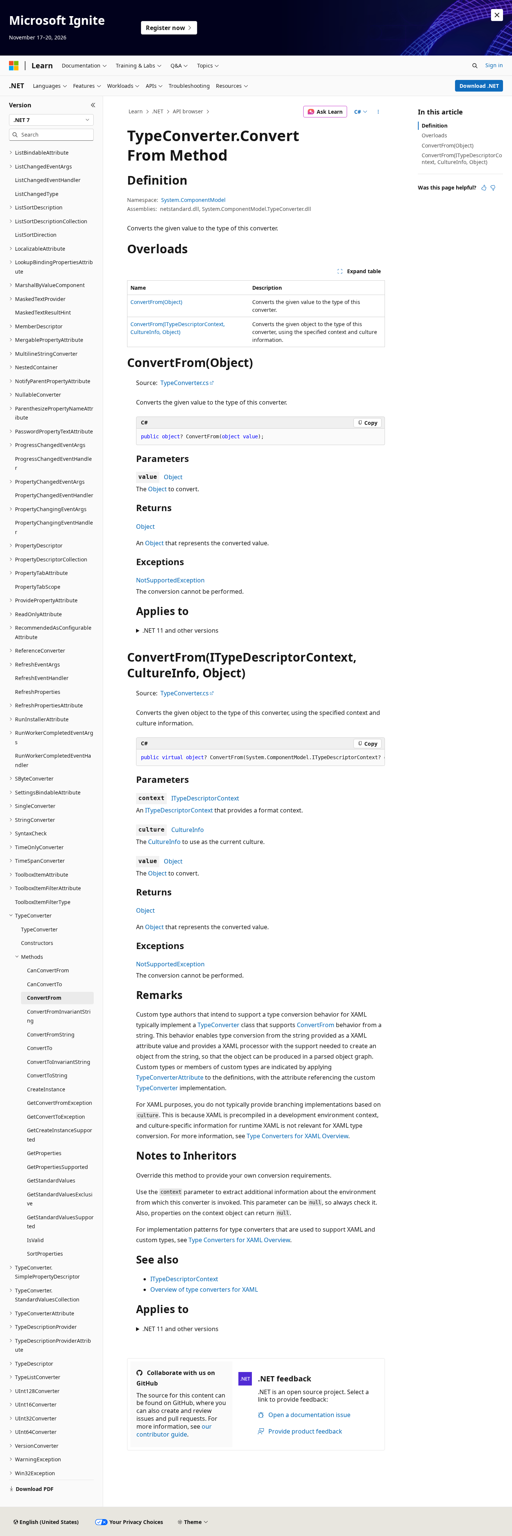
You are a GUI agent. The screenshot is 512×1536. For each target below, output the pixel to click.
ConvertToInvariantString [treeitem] (58, 1061)
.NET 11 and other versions (180, 630)
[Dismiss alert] (497, 15)
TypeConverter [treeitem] (39, 929)
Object (173, 477)
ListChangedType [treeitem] (36, 193)
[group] (260, 757)
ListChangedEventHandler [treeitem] (48, 180)
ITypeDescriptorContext (205, 798)
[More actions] (378, 112)
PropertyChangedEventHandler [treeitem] (54, 495)
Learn (136, 111)
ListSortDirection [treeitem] (36, 234)
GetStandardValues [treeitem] (51, 1180)
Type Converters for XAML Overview (297, 1136)
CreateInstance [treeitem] (46, 1089)
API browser (188, 111)
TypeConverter (219, 1025)
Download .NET (479, 85)
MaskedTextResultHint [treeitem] (43, 312)
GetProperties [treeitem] (44, 1153)
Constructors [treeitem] (37, 942)
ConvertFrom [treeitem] (44, 997)
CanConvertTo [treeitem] (44, 984)
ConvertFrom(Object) (156, 301)
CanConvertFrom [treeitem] (48, 970)
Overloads (434, 135)
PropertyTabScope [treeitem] (37, 586)
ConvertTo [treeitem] (39, 1048)
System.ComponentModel (193, 199)
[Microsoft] (14, 66)
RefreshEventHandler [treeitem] (42, 677)
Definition (435, 125)
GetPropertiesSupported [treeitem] (57, 1166)
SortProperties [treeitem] (45, 1253)
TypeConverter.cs (184, 383)
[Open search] (474, 65)
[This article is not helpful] (492, 187)
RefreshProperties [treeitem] (37, 691)
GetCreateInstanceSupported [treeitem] (59, 1135)
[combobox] (51, 120)
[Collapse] (93, 105)
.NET (157, 111)
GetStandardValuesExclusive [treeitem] (60, 1199)
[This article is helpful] (483, 187)
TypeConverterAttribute (170, 1077)
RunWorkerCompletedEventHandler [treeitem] (53, 760)
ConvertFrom (315, 1025)
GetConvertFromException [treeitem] (59, 1102)
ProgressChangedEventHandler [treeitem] (53, 463)
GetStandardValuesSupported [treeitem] (60, 1222)
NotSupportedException (170, 580)
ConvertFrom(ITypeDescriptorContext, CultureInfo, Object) (462, 158)
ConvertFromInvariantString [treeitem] (59, 1016)
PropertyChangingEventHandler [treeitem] (54, 527)
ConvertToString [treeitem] (47, 1075)
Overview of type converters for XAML (204, 1289)
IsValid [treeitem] (35, 1240)
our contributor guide (174, 1430)
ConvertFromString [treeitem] (51, 1034)
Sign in (494, 65)
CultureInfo (187, 830)
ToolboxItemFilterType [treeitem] (42, 902)
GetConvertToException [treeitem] (56, 1116)
